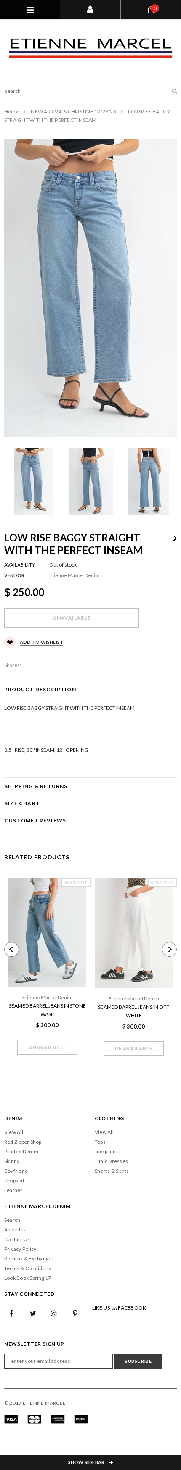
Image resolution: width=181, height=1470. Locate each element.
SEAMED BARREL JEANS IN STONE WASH (47, 1010)
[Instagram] (54, 1312)
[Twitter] (32, 1312)
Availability (19, 564)
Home (11, 111)
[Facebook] (11, 1312)
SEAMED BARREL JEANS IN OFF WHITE (133, 1011)
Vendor (14, 575)
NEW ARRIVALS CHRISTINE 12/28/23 (73, 111)
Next (175, 538)
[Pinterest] (75, 1312)
